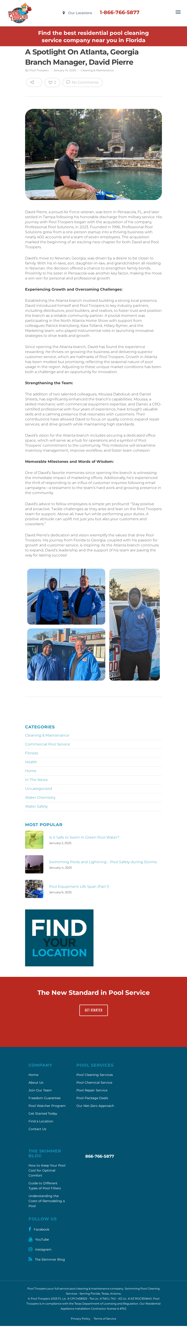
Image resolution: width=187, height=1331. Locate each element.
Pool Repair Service (91, 1090)
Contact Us (37, 1129)
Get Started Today (43, 1113)
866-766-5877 (99, 1156)
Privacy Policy (80, 1318)
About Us (36, 1082)
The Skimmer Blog (49, 1259)
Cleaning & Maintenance (97, 70)
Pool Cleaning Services (94, 1075)
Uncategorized (38, 788)
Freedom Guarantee (44, 1098)
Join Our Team (40, 1090)
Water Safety (36, 806)
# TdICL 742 (108, 1298)
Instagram (43, 1249)
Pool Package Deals (92, 1098)
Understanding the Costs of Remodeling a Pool (47, 1201)
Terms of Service (105, 1318)
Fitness (31, 753)
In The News (36, 780)
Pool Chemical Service (94, 1082)
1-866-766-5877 (120, 12)
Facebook (41, 1229)
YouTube (41, 1239)
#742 (123, 1308)
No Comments (85, 82)
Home (30, 771)
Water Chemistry (40, 797)
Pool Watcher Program (47, 1106)
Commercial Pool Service (47, 744)
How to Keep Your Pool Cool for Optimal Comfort (47, 1170)
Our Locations (79, 13)
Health (31, 762)
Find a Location (41, 1121)
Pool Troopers (39, 70)
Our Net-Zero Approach (95, 1106)
